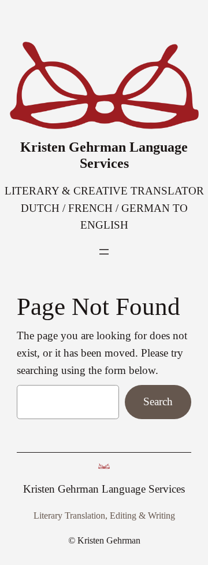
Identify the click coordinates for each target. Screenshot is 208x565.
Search (158, 401)
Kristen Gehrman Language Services (104, 155)
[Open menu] (104, 252)
